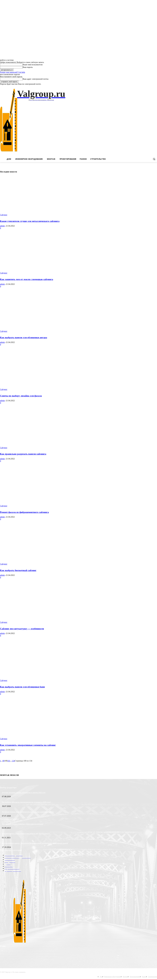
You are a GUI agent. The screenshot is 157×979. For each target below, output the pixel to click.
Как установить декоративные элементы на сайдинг (28, 745)
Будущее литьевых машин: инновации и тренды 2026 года (23, 792)
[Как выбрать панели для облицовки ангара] (40, 312)
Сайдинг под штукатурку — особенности (22, 628)
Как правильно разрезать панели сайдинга (23, 454)
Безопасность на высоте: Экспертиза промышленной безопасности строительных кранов (35, 843)
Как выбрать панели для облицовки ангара (23, 337)
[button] (154, 159)
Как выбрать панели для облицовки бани (22, 687)
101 (8, 761)
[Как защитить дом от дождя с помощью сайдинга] (40, 254)
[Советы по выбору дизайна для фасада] (40, 370)
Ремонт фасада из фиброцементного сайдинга (24, 512)
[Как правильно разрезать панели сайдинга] (40, 428)
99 (3, 761)
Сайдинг (3, 215)
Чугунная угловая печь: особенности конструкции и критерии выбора (28, 812)
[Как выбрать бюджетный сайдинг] (40, 545)
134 (13, 761)
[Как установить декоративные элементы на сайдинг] (40, 719)
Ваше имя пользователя (32, 65)
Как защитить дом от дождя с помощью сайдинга (26, 279)
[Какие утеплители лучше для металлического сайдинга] (40, 195)
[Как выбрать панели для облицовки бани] (40, 661)
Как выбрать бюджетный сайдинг (18, 570)
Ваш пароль (28, 67)
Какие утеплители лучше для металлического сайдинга (29, 221)
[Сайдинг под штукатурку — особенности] (40, 603)
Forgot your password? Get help (12, 72)
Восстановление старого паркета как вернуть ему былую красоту (26, 833)
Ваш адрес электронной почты (35, 79)
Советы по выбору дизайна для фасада (21, 395)
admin (2, 226)
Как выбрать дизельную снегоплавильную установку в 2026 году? (26, 802)
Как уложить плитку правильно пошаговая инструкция (22, 824)
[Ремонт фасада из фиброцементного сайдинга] (40, 486)
